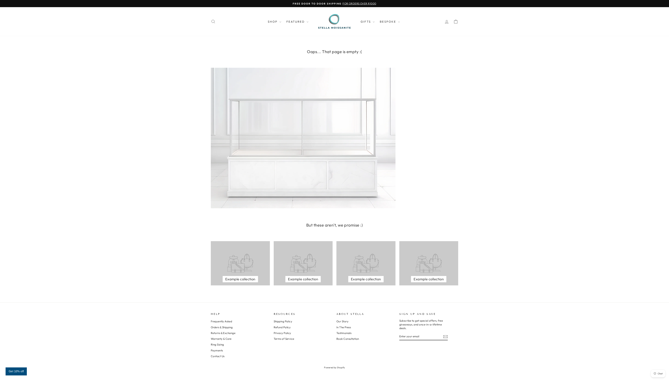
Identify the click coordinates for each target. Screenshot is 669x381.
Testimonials (343, 333)
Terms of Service (284, 338)
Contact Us (218, 356)
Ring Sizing (217, 344)
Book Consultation (347, 338)
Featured (296, 21)
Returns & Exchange (223, 333)
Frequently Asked (221, 321)
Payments (217, 350)
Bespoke (388, 21)
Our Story (342, 321)
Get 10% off (16, 371)
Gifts (366, 21)
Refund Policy (282, 327)
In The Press (343, 327)
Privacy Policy (282, 333)
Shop (273, 21)
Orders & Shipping (222, 327)
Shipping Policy (283, 321)
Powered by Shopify (334, 367)
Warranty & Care (221, 338)
